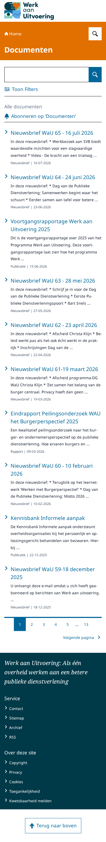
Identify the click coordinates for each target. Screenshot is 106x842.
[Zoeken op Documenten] (95, 74)
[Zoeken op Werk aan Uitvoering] (95, 33)
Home (15, 34)
